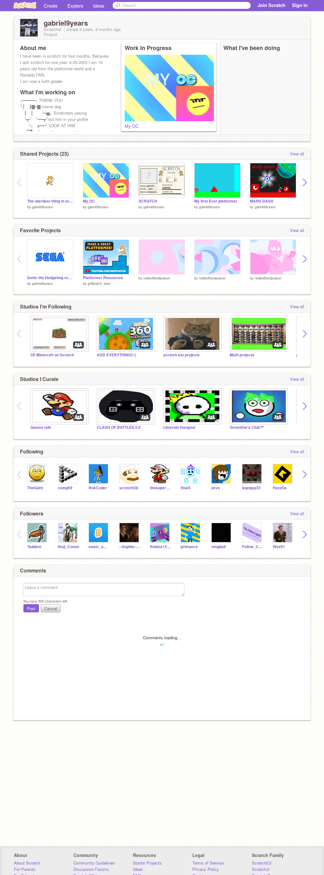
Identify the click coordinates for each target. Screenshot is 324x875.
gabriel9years (42, 206)
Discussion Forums (91, 869)
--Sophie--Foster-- (129, 546)
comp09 (65, 488)
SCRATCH (148, 201)
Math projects (242, 355)
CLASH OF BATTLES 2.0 (118, 427)
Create (51, 5)
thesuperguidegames (160, 488)
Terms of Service (208, 863)
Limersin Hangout (179, 427)
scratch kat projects (181, 355)
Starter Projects (147, 863)
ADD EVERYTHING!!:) (116, 355)
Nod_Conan (68, 546)
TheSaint (35, 488)
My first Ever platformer (215, 201)
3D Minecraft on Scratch (52, 355)
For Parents (24, 869)
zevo (215, 488)
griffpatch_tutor (99, 283)
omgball (218, 546)
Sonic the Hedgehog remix (50, 277)
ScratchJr (261, 869)
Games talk (40, 427)
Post (31, 608)
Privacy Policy (205, 869)
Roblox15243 (160, 546)
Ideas (98, 5)
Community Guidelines (94, 863)
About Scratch (27, 863)
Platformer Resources (103, 277)
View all (297, 154)
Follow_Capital (252, 546)
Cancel (50, 608)
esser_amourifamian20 (99, 546)
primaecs (189, 546)
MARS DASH (261, 201)
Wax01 (279, 546)
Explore (75, 5)
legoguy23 (251, 488)
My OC (132, 126)
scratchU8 (128, 488)
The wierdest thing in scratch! (50, 201)
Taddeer (34, 546)
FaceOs (280, 488)
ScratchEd (261, 863)
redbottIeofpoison (156, 277)
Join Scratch (271, 5)
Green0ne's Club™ (247, 427)
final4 (185, 488)
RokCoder (98, 488)
